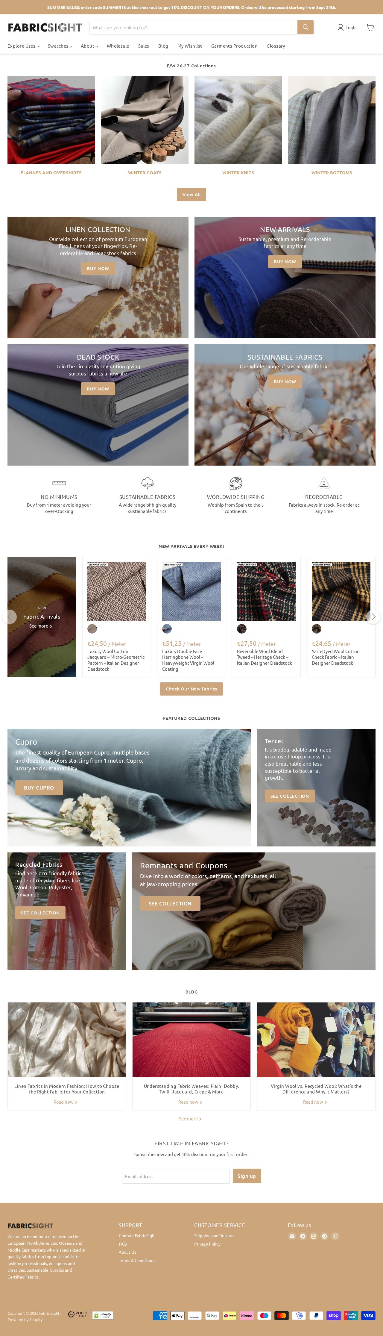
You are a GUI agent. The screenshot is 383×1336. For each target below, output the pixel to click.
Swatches (58, 46)
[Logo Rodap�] (78, 1316)
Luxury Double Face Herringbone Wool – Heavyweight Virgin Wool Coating (188, 660)
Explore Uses (22, 46)
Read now (64, 1102)
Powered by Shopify (24, 1319)
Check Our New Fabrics (191, 689)
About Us (127, 1252)
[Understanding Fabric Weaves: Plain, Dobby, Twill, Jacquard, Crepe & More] (192, 1039)
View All (192, 194)
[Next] (373, 617)
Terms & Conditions (137, 1260)
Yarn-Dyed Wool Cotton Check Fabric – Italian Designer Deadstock (336, 657)
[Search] (305, 27)
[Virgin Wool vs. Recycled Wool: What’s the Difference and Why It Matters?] (316, 1039)
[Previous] (9, 617)
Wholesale (118, 46)
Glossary (276, 46)
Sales (143, 46)
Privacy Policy (207, 1243)
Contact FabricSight (137, 1235)
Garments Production (234, 46)
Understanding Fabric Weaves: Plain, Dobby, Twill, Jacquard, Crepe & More (191, 1089)
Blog (163, 46)
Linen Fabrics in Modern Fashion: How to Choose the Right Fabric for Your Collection (66, 1089)
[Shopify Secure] (102, 1316)
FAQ (123, 1243)
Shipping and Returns (214, 1235)
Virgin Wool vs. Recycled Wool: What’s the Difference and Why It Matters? (316, 1089)
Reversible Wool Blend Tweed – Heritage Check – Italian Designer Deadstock (264, 657)
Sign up (247, 1176)
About (88, 46)
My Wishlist (189, 46)
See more (189, 1118)
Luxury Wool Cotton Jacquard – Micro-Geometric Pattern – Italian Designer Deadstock (116, 660)
